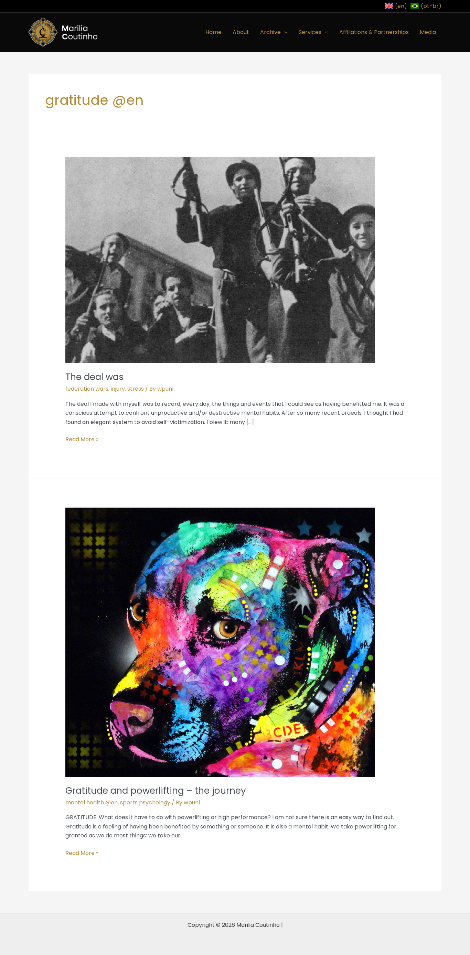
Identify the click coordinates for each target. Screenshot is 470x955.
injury (118, 389)
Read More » (81, 439)
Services (310, 32)
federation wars (86, 389)
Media (428, 32)
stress (135, 389)
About (241, 32)
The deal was (94, 377)
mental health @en (91, 802)
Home (213, 32)
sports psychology (145, 802)
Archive (270, 32)
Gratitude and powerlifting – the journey (155, 790)
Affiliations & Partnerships (374, 32)
